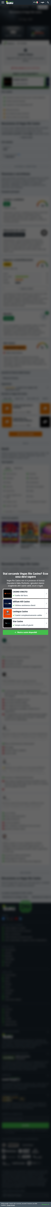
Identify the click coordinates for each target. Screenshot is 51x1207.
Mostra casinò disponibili (27, 632)
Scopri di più (11, 1205)
